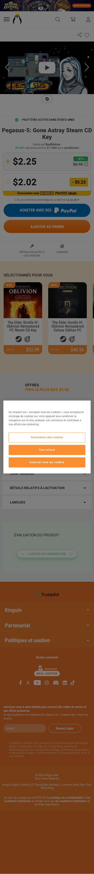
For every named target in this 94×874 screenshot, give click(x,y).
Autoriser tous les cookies (47, 462)
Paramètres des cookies (47, 437)
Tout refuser (47, 449)
